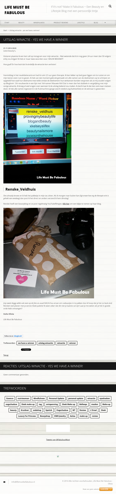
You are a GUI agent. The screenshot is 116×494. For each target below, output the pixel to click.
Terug (5, 355)
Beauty (21, 22)
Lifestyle (81, 22)
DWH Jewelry (60, 416)
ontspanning (52, 404)
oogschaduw (11, 404)
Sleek (103, 410)
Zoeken (110, 7)
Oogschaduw (62, 410)
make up (84, 416)
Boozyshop (45, 416)
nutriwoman (23, 398)
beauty (13, 410)
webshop (37, 410)
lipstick (49, 410)
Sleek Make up (68, 404)
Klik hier (66, 204)
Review (83, 410)
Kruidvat (25, 410)
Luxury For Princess (27, 416)
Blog (96, 22)
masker (94, 404)
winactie (61, 343)
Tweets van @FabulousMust (58, 439)
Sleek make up (28, 404)
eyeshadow (105, 398)
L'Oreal (93, 410)
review (95, 416)
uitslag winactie (45, 343)
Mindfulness (39, 22)
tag (40, 404)
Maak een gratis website (91, 489)
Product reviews (61, 22)
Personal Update (56, 398)
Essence (9, 398)
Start (7, 22)
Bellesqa (83, 404)
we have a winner (26, 343)
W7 (73, 410)
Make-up (106, 404)
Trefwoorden (9, 343)
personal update (75, 398)
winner (72, 343)
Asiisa (72, 416)
